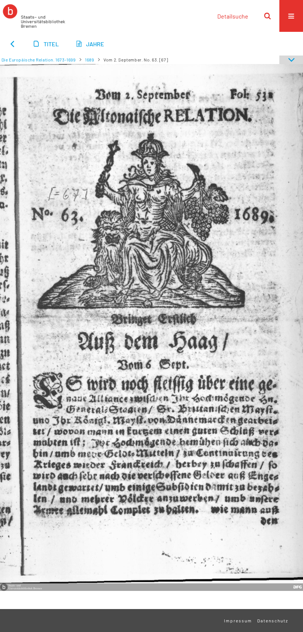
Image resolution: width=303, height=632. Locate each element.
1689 (89, 59)
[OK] (267, 16)
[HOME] (34, 16)
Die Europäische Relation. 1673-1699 (38, 59)
